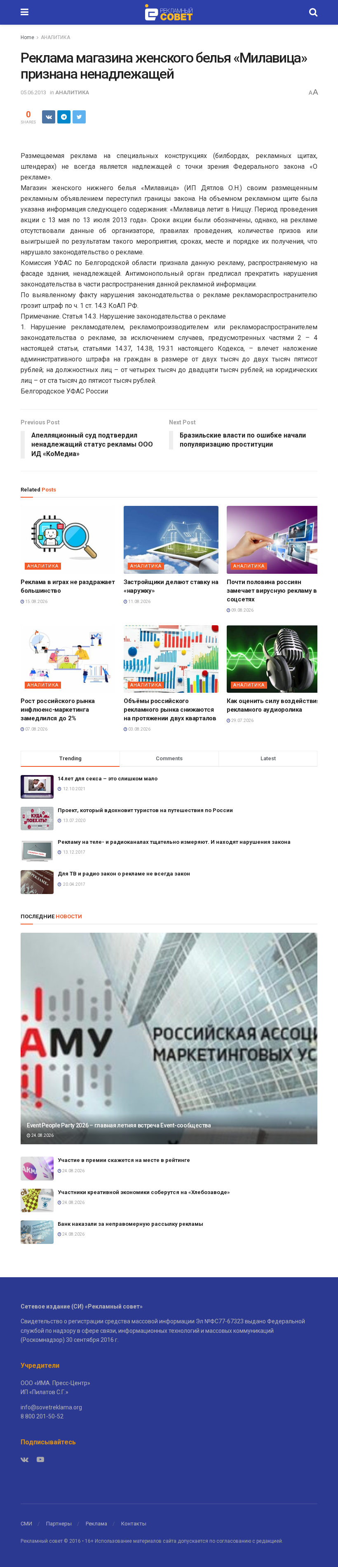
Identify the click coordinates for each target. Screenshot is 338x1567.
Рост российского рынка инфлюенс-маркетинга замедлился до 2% (57, 709)
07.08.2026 (35, 729)
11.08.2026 (138, 601)
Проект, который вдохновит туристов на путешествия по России (145, 810)
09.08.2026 (242, 610)
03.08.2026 (138, 729)
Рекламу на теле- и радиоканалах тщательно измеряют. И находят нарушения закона (174, 842)
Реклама (96, 1523)
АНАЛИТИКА (55, 37)
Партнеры (59, 1523)
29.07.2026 (242, 720)
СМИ (26, 1523)
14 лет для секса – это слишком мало (107, 778)
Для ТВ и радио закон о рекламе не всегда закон (124, 874)
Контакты (133, 1523)
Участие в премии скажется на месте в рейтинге (124, 1160)
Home (27, 37)
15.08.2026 (35, 601)
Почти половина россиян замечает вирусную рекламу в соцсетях (272, 590)
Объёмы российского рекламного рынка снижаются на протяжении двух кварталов (170, 709)
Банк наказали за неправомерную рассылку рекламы (130, 1224)
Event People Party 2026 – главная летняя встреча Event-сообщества (119, 1125)
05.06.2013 (33, 92)
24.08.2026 (42, 1135)
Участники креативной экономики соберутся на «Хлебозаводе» (144, 1192)
